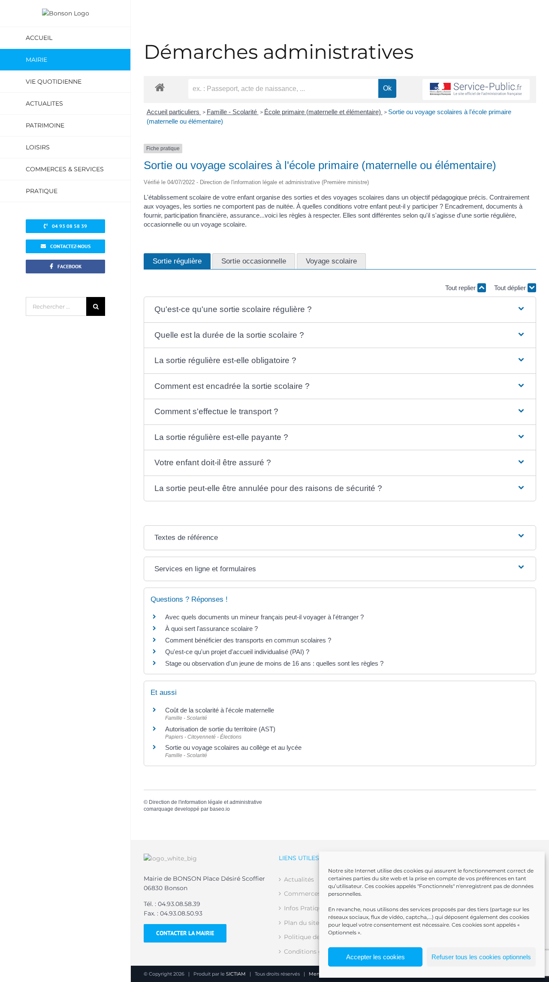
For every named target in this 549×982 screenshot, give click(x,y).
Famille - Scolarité (233, 111)
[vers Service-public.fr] (476, 89)
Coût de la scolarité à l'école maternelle (219, 710)
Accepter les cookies (375, 957)
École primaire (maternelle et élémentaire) (323, 111)
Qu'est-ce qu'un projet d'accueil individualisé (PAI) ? (237, 651)
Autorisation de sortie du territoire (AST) (220, 729)
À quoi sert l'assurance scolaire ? (211, 628)
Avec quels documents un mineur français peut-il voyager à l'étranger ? (264, 617)
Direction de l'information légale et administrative (205, 802)
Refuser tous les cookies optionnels (481, 957)
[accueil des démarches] (159, 87)
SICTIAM (236, 974)
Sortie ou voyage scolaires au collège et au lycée (233, 747)
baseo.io (220, 809)
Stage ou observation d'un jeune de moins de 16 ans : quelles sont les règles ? (274, 663)
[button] (340, 309)
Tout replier (461, 287)
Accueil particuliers (174, 111)
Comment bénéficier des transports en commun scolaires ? (248, 640)
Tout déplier (511, 287)
